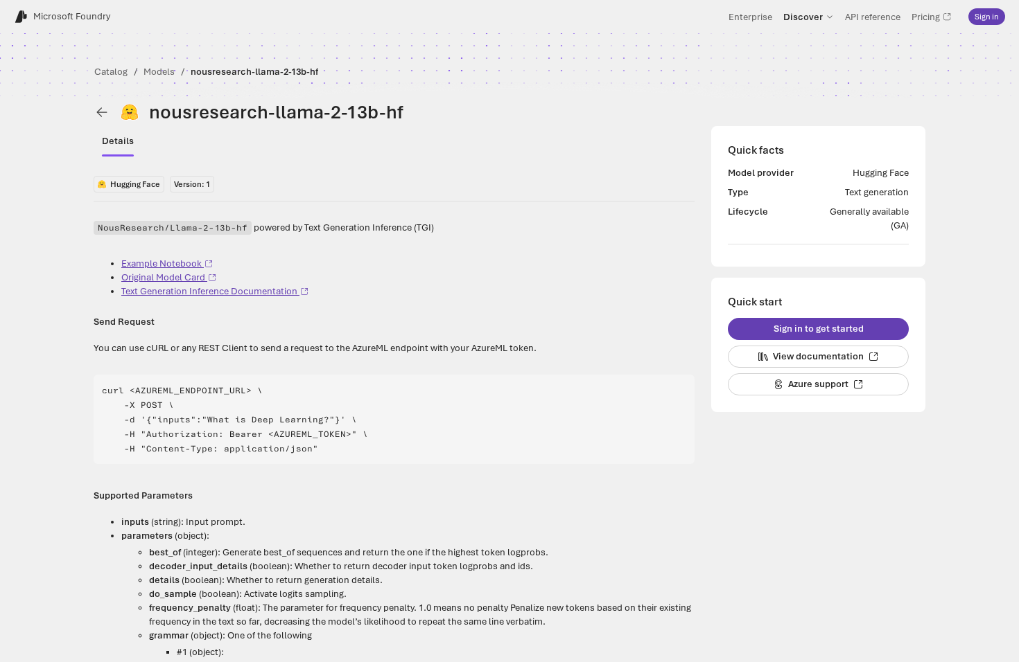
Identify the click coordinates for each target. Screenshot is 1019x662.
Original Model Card (163, 277)
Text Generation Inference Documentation (209, 291)
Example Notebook (161, 263)
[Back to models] (102, 112)
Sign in (987, 16)
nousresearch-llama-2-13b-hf (254, 72)
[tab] (118, 141)
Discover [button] (803, 16)
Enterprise (750, 16)
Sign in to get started (819, 328)
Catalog (111, 72)
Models (159, 72)
